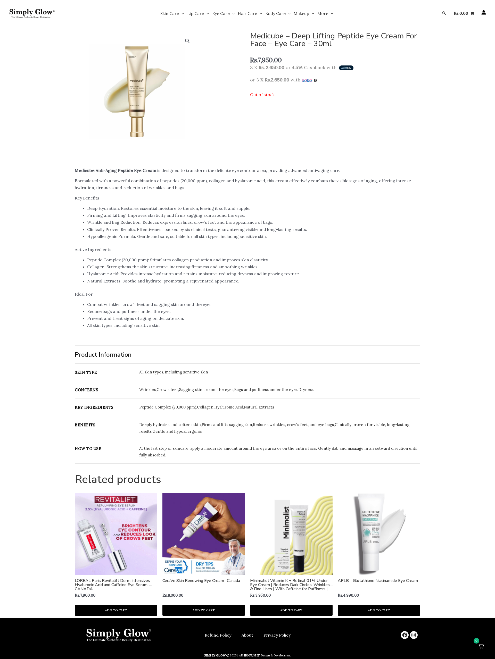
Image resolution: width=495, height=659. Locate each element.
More (322, 13)
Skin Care (169, 13)
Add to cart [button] (116, 610)
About (247, 635)
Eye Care (221, 13)
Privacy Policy (277, 635)
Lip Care (195, 13)
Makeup (301, 13)
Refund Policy (218, 635)
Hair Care (247, 13)
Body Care (275, 13)
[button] (181, 13)
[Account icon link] (483, 12)
